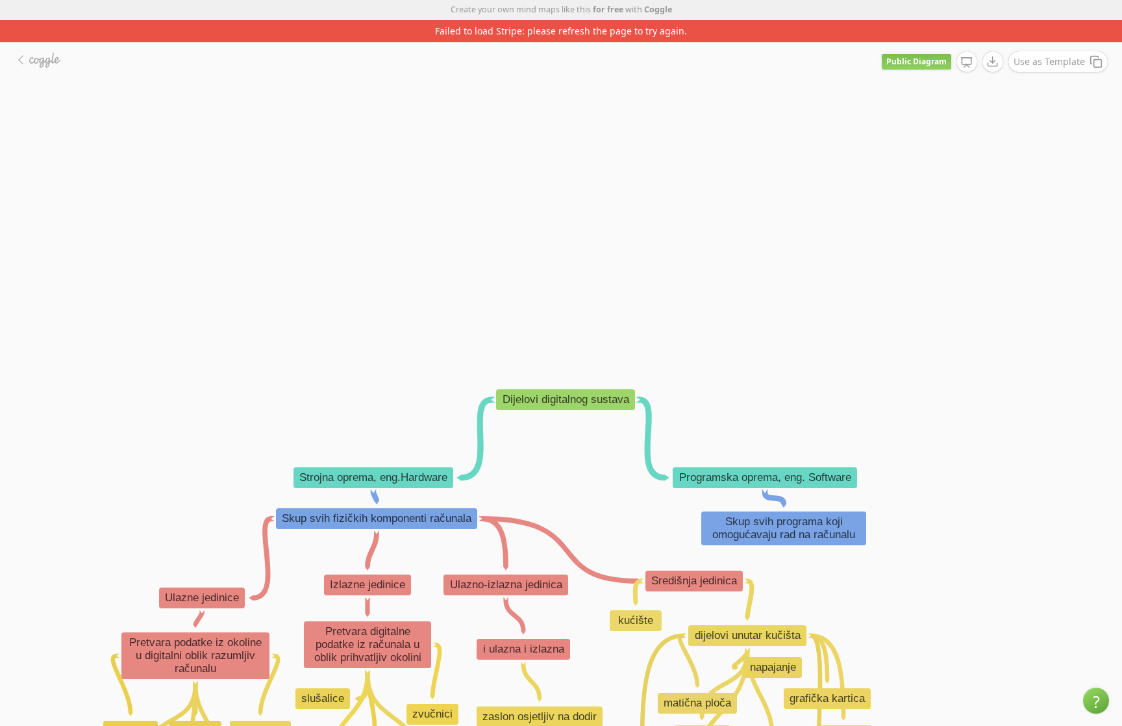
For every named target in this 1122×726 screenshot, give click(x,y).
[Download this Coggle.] (992, 61)
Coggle (658, 9)
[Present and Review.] (966, 62)
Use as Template (1049, 61)
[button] (1096, 701)
